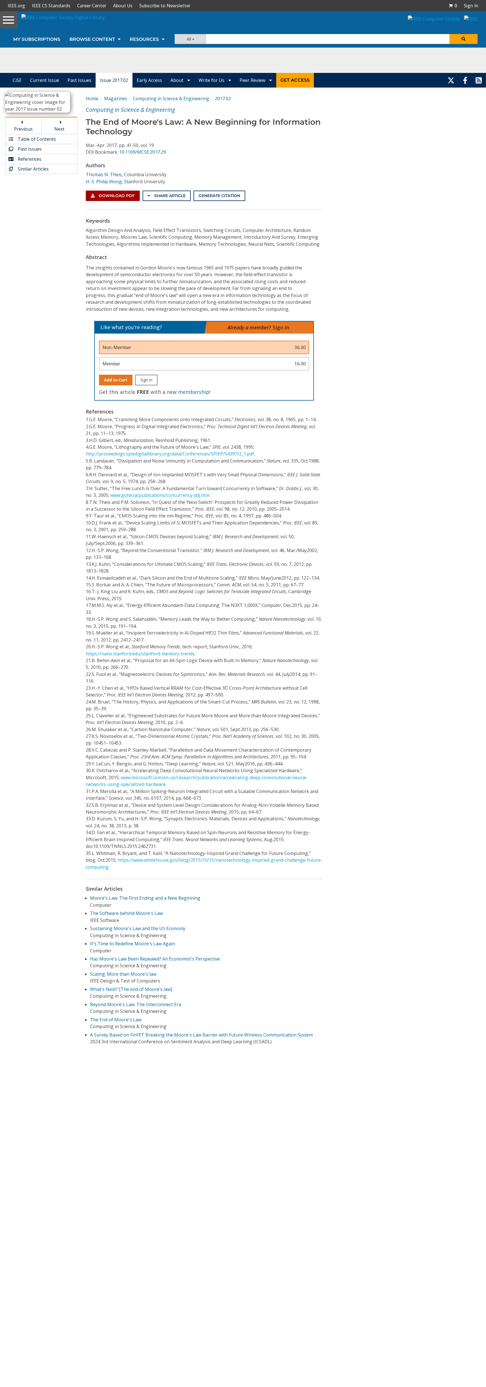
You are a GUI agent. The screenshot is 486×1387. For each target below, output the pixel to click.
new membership (188, 391)
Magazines (115, 98)
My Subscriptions (36, 39)
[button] (452, 5)
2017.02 (223, 98)
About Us (122, 6)
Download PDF (116, 195)
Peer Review (253, 80)
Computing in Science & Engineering (171, 98)
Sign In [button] (471, 6)
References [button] (29, 159)
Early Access (149, 80)
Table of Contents (36, 139)
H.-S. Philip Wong (104, 181)
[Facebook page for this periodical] (465, 80)
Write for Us (212, 80)
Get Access (295, 80)
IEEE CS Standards (51, 6)
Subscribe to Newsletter (164, 6)
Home (92, 98)
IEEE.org (16, 6)
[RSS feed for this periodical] (478, 80)
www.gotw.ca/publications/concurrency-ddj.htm (160, 495)
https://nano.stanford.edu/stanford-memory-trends (140, 654)
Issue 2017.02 (114, 80)
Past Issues (79, 80)
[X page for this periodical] (451, 80)
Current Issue (44, 80)
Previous (23, 129)
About (177, 80)
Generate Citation (219, 195)
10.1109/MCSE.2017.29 (142, 152)
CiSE (17, 80)
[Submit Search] (463, 39)
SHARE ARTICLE (169, 195)
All (189, 39)
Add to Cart (115, 380)
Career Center (91, 6)
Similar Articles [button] (33, 169)
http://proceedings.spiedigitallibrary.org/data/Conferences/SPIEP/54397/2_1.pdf (170, 454)
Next (59, 129)
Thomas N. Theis (104, 174)
